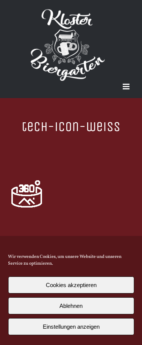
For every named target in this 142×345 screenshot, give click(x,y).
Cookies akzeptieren (71, 285)
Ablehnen (71, 306)
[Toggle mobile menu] (127, 87)
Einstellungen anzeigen (71, 326)
